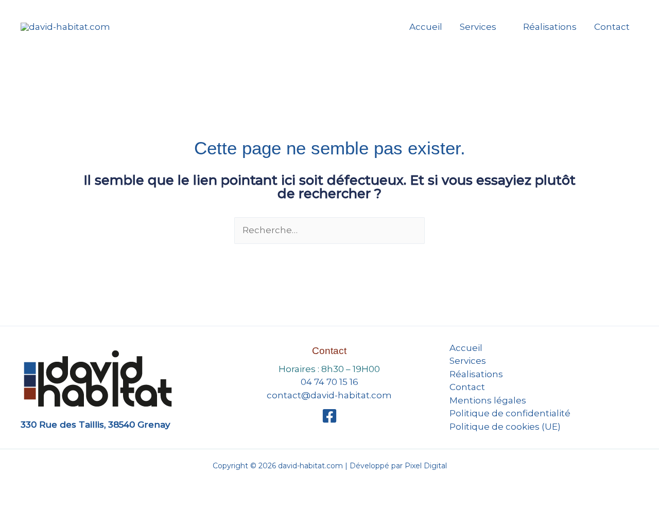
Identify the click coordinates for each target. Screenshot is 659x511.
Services (478, 27)
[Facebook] (329, 416)
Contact (612, 27)
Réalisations (550, 27)
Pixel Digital (426, 465)
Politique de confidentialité (509, 413)
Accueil (425, 27)
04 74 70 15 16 (329, 382)
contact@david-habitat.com (329, 395)
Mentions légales (487, 400)
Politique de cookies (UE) (505, 426)
